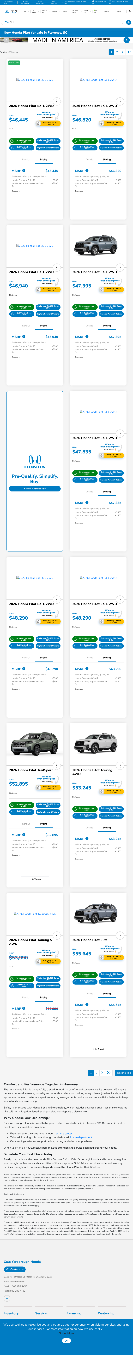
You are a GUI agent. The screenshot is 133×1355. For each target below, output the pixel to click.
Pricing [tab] (44, 159)
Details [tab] (26, 159)
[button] (57, 101)
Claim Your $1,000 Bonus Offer (48, 141)
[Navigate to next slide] (130, 40)
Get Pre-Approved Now (35, 488)
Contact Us (17, 1269)
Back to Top (124, 1073)
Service (41, 1313)
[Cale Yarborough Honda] (12, 11)
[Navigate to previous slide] (2, 40)
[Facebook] (7, 1298)
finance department (80, 1137)
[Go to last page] (129, 52)
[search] (130, 11)
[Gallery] (66, 40)
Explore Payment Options (48, 148)
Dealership (106, 1313)
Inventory (11, 1313)
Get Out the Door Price (24, 148)
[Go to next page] (123, 52)
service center (64, 1133)
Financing (73, 1313)
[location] (62, 2)
